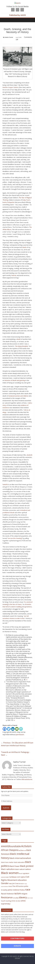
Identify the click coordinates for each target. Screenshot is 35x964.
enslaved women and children (18, 396)
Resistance (7, 897)
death (24, 247)
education (22, 880)
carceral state (5, 877)
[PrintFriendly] (21, 729)
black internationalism (20, 858)
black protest (26, 866)
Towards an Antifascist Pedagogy (15, 753)
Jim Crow (15, 883)
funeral (13, 275)
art (25, 850)
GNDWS (17, 958)
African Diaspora (9, 850)
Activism (26, 846)
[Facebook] (4, 729)
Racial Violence (7, 893)
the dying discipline (21, 346)
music (10, 886)
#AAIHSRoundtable (11, 846)
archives (21, 850)
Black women (10, 873)
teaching (8, 901)
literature (21, 883)
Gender (5, 883)
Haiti (10, 883)
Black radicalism (8, 869)
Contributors (17, 938)
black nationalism (19, 862)
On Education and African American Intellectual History (17, 744)
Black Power (14, 866)
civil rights (21, 877)
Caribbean (13, 877)
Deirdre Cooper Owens (10, 87)
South (3, 901)
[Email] (17, 729)
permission (20, 734)
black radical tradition (23, 869)
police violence (13, 890)
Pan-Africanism (18, 886)
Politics (22, 890)
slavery (23, 897)
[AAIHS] (17, 3)
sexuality (15, 898)
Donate (17, 946)
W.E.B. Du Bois (16, 901)
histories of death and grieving (15, 380)
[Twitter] (8, 729)
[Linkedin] (13, 729)
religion (24, 894)
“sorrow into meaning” (14, 538)
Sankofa (5, 484)
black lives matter (7, 862)
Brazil (20, 873)
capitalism (26, 873)
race (27, 889)
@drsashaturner (26, 779)
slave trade (30, 898)
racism (17, 893)
